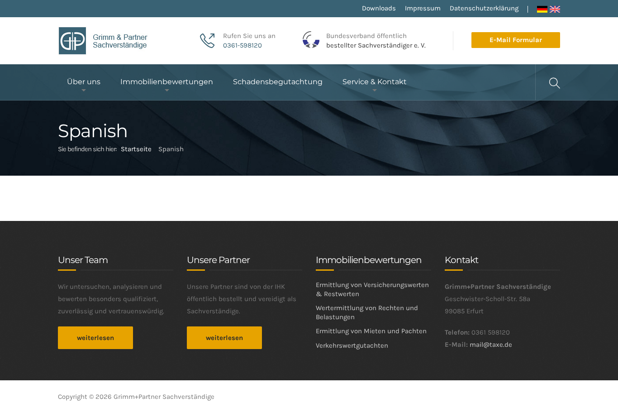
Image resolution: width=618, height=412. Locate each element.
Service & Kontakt (374, 81)
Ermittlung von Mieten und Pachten (371, 331)
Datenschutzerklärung (484, 8)
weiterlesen (95, 338)
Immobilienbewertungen (166, 81)
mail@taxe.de (491, 344)
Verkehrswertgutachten (352, 345)
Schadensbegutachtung (278, 81)
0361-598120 (242, 45)
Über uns (83, 81)
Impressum (423, 8)
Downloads (379, 8)
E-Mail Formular (516, 40)
